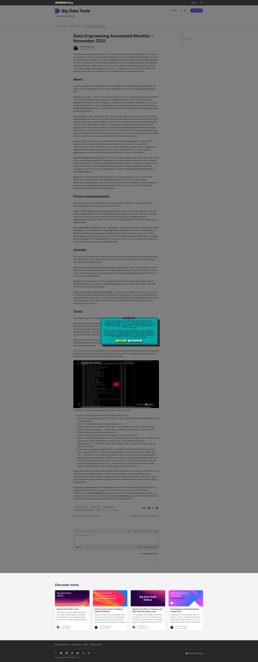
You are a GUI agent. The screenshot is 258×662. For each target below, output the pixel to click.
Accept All (121, 341)
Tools (182, 45)
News (182, 35)
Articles (182, 42)
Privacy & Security (62, 645)
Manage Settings (135, 341)
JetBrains (72, 657)
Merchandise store (195, 654)
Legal (85, 645)
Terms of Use (140, 334)
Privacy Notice (124, 334)
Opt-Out (143, 337)
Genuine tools (95, 645)
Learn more (132, 327)
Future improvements (187, 39)
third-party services (115, 335)
